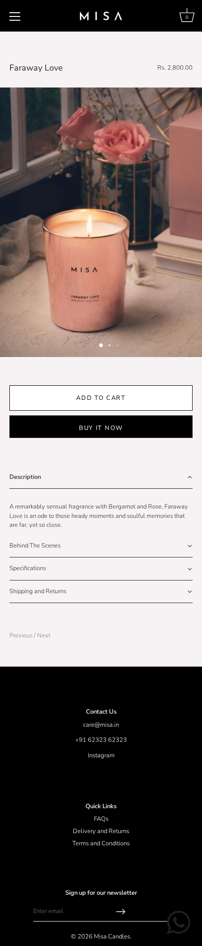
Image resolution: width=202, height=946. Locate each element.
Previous (21, 635)
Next (43, 635)
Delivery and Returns (101, 831)
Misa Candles (112, 936)
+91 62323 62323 (101, 740)
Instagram (101, 755)
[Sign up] (120, 911)
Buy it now (101, 428)
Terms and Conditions (101, 843)
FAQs (101, 819)
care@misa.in (101, 725)
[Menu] (15, 16)
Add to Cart (101, 398)
